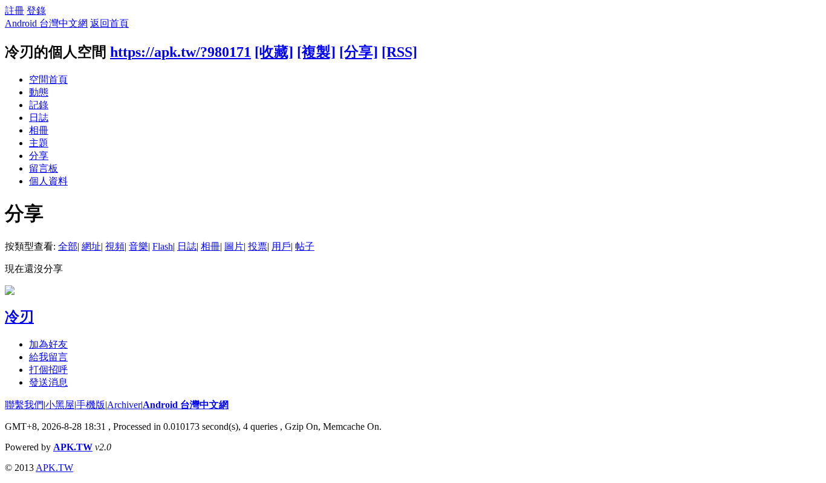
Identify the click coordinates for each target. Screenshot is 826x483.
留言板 (43, 168)
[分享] (358, 52)
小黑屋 (59, 405)
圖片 (234, 246)
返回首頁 (109, 23)
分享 (38, 156)
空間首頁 (48, 79)
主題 (38, 143)
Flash (162, 246)
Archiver (124, 405)
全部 (67, 246)
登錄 (36, 10)
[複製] (316, 52)
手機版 (90, 405)
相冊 (38, 130)
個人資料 (48, 181)
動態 (38, 92)
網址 (91, 246)
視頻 (115, 246)
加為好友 (48, 344)
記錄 (38, 105)
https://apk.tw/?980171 (180, 52)
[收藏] (274, 52)
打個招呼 (48, 370)
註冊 (14, 10)
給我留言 (48, 357)
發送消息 (48, 382)
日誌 (38, 117)
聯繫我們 (24, 405)
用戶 (281, 246)
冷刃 (19, 317)
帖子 (304, 246)
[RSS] (399, 52)
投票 (257, 246)
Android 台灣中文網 (46, 23)
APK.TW (73, 447)
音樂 (138, 246)
